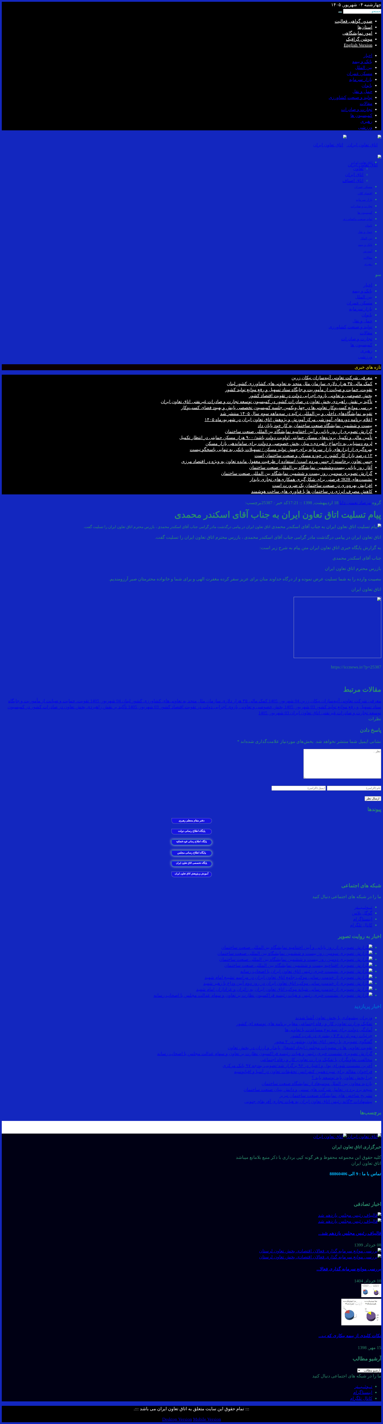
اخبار (367, 55)
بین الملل (363, 67)
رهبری (366, 121)
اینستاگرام (362, 919)
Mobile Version (207, 1419)
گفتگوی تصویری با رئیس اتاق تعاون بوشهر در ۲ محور (323, 1041)
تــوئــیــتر (363, 907)
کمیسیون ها (361, 115)
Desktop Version (177, 1419)
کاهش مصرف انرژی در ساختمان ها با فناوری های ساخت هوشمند (311, 491)
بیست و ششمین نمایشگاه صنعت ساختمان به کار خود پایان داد (315, 425)
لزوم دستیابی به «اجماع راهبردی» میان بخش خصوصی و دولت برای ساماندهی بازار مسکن (288, 443)
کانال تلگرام (361, 925)
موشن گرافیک (359, 39)
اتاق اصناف (352, 180)
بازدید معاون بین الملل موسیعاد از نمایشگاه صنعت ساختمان (317, 1083)
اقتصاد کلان (365, 193)
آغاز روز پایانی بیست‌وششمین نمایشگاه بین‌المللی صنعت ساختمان (310, 467)
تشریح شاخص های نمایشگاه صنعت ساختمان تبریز (325, 1095)
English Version (358, 45)
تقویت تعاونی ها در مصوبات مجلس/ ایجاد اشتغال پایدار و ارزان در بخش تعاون (300, 1047)
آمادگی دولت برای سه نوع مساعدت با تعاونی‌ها (328, 1029)
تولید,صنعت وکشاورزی (357, 219)
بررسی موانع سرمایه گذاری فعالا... (349, 1268)
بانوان (367, 85)
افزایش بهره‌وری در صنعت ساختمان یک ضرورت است (322, 485)
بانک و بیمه (362, 61)
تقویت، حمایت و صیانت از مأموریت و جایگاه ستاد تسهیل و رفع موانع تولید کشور (298, 389)
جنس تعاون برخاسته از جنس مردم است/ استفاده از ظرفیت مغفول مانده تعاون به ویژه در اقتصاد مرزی (276, 461)
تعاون (358, 168)
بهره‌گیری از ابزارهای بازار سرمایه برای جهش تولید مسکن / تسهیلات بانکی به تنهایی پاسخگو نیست (281, 449)
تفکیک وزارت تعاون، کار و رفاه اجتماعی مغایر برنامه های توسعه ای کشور (304, 1023)
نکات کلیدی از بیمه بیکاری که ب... (350, 1335)
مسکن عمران (359, 73)
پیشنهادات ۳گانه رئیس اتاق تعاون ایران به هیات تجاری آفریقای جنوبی (308, 1101)
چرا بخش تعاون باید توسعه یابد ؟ (342, 1077)
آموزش (367, 251)
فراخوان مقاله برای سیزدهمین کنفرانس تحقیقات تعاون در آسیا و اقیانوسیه (303, 1071)
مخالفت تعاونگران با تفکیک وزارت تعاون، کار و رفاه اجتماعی (316, 1059)
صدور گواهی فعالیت (353, 21)
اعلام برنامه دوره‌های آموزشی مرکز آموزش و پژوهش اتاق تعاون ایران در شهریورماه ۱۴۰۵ (288, 419)
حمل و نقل (362, 91)
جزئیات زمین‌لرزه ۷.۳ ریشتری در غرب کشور (331, 1035)
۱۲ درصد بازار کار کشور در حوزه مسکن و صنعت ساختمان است (313, 455)
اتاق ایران (354, 174)
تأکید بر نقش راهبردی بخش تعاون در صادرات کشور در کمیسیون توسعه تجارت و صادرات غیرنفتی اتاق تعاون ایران (266, 401)
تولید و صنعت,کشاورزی (350, 97)
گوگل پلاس (362, 913)
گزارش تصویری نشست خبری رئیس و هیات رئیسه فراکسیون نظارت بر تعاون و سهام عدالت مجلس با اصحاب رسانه (264, 1053)
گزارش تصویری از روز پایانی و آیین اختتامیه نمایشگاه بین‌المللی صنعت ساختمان (298, 431)
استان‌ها (365, 27)
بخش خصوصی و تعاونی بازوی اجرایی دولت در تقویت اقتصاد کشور (310, 395)
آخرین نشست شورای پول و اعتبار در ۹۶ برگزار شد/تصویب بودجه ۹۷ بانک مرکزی (297, 1065)
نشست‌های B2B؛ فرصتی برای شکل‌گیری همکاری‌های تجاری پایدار (311, 479)
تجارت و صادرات (356, 109)
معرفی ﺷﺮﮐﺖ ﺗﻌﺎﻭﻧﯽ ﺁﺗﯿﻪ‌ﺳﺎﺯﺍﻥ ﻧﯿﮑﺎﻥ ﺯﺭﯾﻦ (331, 377)
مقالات (366, 103)
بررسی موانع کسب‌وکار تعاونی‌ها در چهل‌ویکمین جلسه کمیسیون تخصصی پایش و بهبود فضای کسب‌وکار (276, 407)
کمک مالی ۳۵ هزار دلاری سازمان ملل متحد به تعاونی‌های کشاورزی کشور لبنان (299, 383)
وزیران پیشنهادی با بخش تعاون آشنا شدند (333, 1017)
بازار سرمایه (360, 79)
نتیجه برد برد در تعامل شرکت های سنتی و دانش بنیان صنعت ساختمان (308, 1089)
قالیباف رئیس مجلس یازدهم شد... (349, 1233)
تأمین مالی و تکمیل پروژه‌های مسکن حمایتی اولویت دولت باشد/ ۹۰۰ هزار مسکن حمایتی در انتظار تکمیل (275, 437)
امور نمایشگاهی (357, 33)
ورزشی (365, 127)
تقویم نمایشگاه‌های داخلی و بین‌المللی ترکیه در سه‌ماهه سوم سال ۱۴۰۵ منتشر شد (296, 413)
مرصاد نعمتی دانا (355, 502)
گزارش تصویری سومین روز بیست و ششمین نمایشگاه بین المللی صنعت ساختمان (296, 473)
